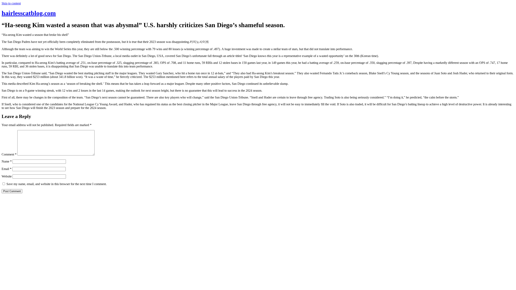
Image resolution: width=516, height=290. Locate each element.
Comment (9, 154)
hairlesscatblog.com (29, 13)
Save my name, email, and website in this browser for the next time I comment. (56, 184)
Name (7, 161)
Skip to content (11, 3)
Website (7, 176)
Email (6, 169)
